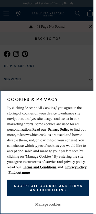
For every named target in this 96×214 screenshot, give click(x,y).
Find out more (30, 172)
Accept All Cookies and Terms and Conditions (46, 187)
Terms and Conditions (40, 167)
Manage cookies (46, 204)
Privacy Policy (58, 129)
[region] (46, 152)
